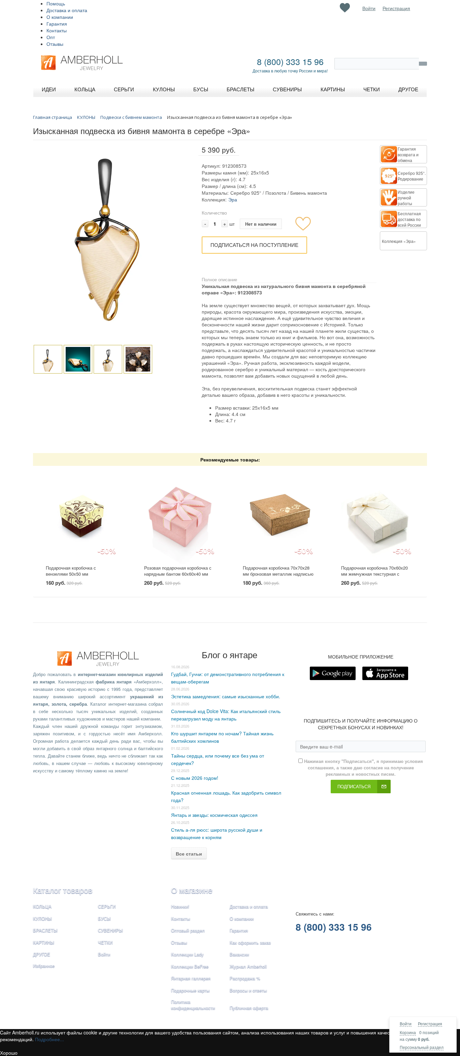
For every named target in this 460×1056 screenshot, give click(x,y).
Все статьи (189, 853)
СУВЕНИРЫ (110, 930)
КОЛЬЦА (42, 906)
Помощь (55, 3)
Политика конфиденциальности (193, 1004)
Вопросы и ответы (248, 990)
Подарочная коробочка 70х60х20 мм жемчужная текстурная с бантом (374, 574)
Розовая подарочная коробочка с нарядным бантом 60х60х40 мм (177, 571)
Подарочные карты (190, 990)
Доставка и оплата (66, 10)
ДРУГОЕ (41, 954)
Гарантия (56, 23)
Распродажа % (245, 978)
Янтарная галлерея (190, 978)
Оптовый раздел (188, 930)
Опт (50, 37)
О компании (59, 16)
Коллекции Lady (187, 954)
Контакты (56, 30)
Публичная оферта (249, 1007)
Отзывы (54, 43)
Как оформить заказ (250, 942)
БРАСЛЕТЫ (45, 930)
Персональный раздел (421, 1047)
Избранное (44, 965)
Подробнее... (49, 1039)
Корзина (408, 1032)
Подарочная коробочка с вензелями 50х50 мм (71, 571)
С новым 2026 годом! (194, 777)
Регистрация (430, 1023)
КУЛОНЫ (42, 918)
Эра (232, 199)
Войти (406, 1023)
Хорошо (9, 1052)
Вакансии (239, 954)
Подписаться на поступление (254, 244)
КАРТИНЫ (43, 942)
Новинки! (180, 906)
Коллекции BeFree (189, 966)
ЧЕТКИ (105, 942)
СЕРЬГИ (107, 906)
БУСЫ (104, 918)
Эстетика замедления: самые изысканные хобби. (225, 696)
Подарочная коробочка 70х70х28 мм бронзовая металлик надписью (278, 571)
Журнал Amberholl (248, 966)
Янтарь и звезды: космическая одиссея (214, 814)
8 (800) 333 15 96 (290, 61)
